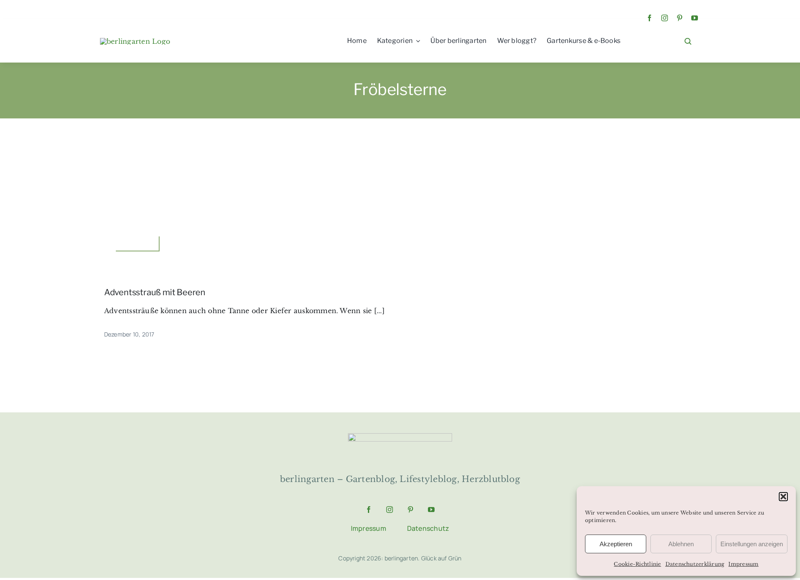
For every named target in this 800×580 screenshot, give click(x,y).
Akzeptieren (616, 543)
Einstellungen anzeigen (751, 543)
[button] (783, 496)
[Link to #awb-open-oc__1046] (688, 41)
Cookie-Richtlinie (637, 564)
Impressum (743, 564)
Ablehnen (681, 543)
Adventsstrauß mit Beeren (154, 292)
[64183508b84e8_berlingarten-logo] (400, 436)
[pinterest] (679, 18)
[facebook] (649, 18)
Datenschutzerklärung (695, 564)
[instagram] (664, 18)
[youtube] (694, 18)
